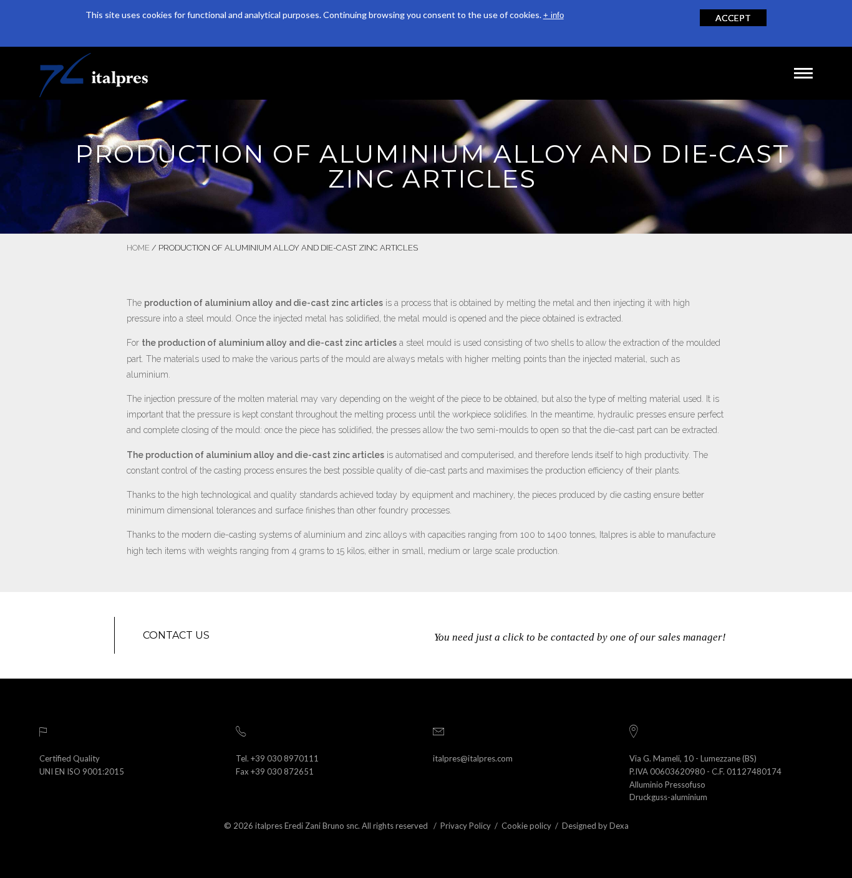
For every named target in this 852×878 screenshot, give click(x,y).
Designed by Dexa (595, 826)
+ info (553, 15)
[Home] (93, 73)
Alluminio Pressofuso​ (667, 785)
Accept (733, 17)
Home (138, 247)
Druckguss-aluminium (668, 797)
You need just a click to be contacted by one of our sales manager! (580, 637)
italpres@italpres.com (473, 758)
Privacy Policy (465, 826)
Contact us (176, 635)
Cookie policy (526, 826)
